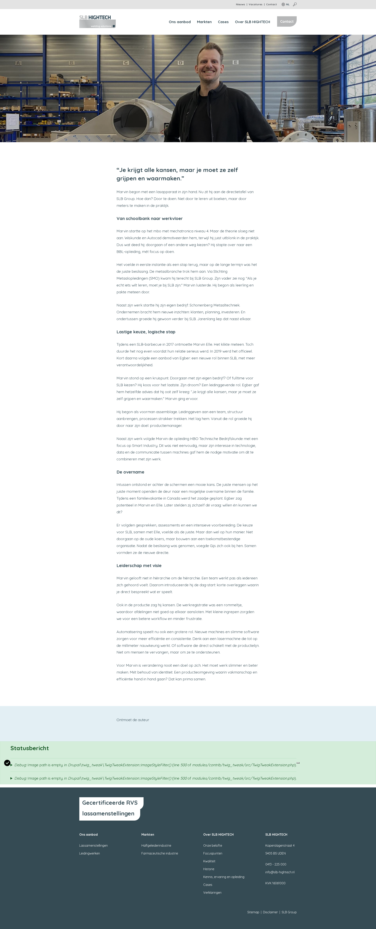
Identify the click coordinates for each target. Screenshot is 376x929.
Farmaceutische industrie (159, 853)
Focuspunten (212, 853)
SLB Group (289, 912)
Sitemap (253, 912)
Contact (271, 4)
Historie (208, 869)
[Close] (298, 763)
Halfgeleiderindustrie (156, 845)
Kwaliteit (209, 861)
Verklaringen (212, 892)
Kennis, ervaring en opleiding (223, 877)
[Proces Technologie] (97, 21)
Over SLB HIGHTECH (252, 21)
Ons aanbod (180, 21)
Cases (223, 21)
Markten (204, 21)
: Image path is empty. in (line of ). (155, 765)
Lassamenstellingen (93, 845)
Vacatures (255, 4)
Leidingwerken (89, 853)
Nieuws (240, 4)
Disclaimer (270, 912)
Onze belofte (212, 845)
